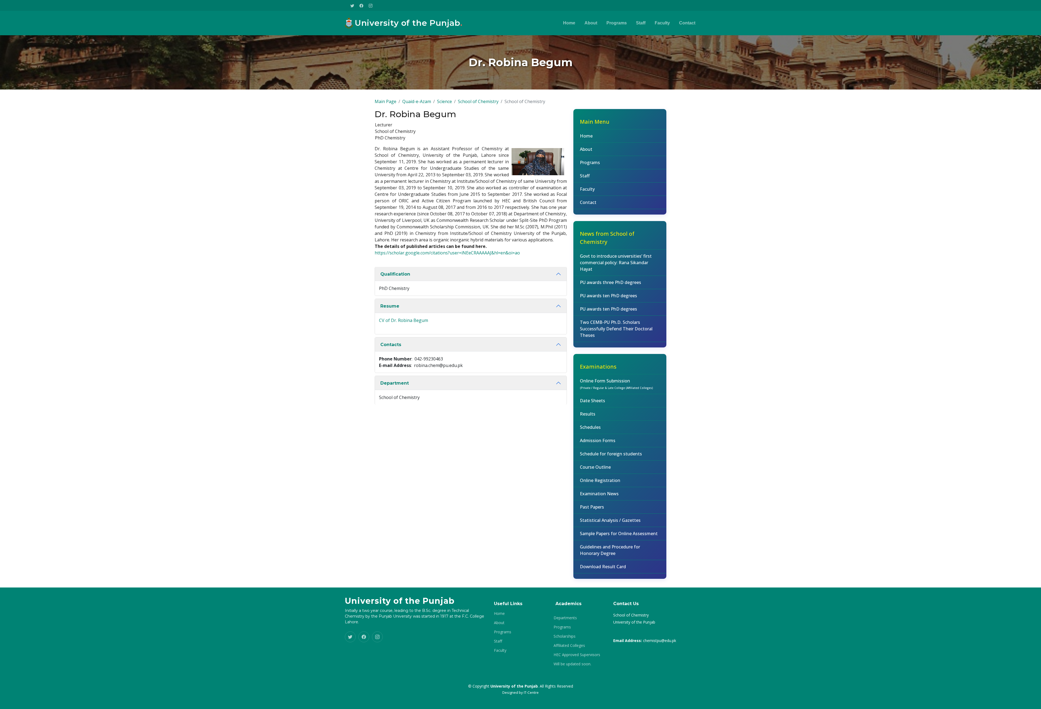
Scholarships (565, 636)
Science (444, 101)
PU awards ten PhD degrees (608, 296)
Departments (565, 618)
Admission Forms (597, 440)
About (590, 23)
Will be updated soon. (572, 664)
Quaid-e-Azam (416, 101)
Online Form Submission (616, 384)
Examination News (599, 494)
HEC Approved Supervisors (577, 655)
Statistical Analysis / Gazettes (610, 520)
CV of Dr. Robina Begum (403, 320)
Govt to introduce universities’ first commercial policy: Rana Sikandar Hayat (616, 262)
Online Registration (600, 480)
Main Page (385, 101)
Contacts (390, 344)
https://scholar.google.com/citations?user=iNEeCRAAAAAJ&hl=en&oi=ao (447, 253)
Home (569, 23)
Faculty (662, 23)
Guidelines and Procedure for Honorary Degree (610, 550)
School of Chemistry (478, 101)
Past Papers (592, 507)
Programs (616, 23)
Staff (640, 23)
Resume (389, 306)
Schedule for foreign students (611, 454)
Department (394, 383)
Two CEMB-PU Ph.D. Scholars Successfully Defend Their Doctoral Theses (616, 328)
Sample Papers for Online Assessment (619, 533)
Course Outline (595, 467)
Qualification (395, 274)
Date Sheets (592, 401)
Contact (687, 23)
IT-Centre (531, 692)
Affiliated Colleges (569, 645)
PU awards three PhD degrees (610, 282)
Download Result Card (603, 567)
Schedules (590, 427)
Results (587, 414)
